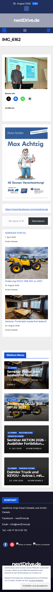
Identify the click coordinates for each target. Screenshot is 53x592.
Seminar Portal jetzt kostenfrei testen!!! (26, 321)
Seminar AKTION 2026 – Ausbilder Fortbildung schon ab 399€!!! (26, 443)
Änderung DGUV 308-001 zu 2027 (23, 281)
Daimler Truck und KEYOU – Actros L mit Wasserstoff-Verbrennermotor (24, 477)
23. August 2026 (18, 380)
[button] (44, 30)
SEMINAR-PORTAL (15, 232)
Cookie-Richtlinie (36, 580)
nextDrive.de (26, 20)
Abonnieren (38, 221)
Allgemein (12, 368)
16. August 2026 (18, 412)
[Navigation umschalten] (25, 30)
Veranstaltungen (15, 436)
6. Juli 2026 (15, 448)
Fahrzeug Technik (26, 468)
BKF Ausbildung (25, 432)
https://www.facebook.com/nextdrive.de (26, 209)
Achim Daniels (34, 448)
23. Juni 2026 (16, 481)
